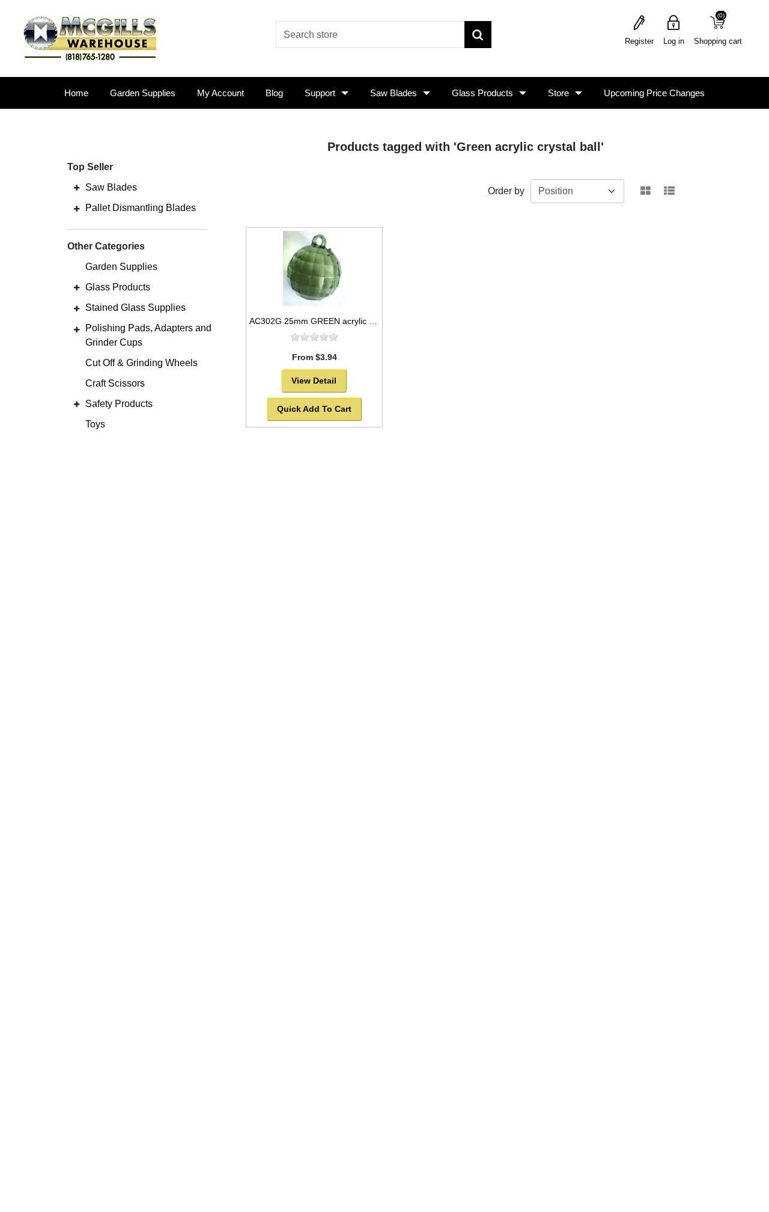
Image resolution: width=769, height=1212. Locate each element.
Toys (95, 424)
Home (76, 93)
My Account (220, 93)
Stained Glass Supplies (135, 307)
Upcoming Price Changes (654, 93)
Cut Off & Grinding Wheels (141, 363)
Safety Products (119, 404)
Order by (506, 191)
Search (477, 34)
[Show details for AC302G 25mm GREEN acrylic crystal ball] (314, 269)
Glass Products (482, 93)
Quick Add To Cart (314, 409)
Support (320, 93)
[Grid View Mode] (645, 191)
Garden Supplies (142, 93)
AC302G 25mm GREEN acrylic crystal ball (329, 321)
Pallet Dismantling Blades (140, 208)
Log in (673, 41)
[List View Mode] (669, 191)
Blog (274, 93)
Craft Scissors (115, 383)
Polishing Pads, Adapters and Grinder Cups (148, 335)
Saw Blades (393, 93)
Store (558, 93)
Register (639, 41)
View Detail (313, 380)
